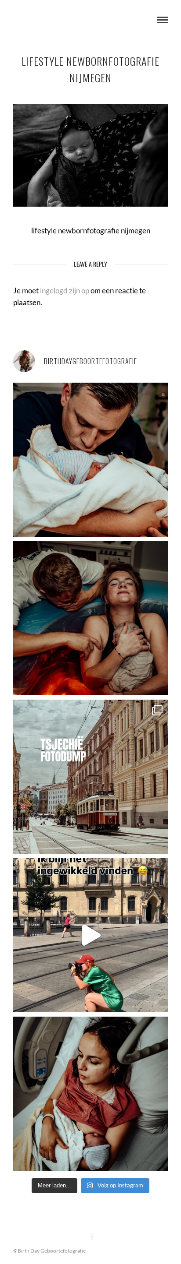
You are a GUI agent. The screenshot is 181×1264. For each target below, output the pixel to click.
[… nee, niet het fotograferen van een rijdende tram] (90, 935)
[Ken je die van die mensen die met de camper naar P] (90, 777)
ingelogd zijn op (64, 290)
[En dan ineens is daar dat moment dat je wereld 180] (90, 460)
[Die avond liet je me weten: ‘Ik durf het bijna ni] (90, 618)
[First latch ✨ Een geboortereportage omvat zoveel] (90, 1094)
